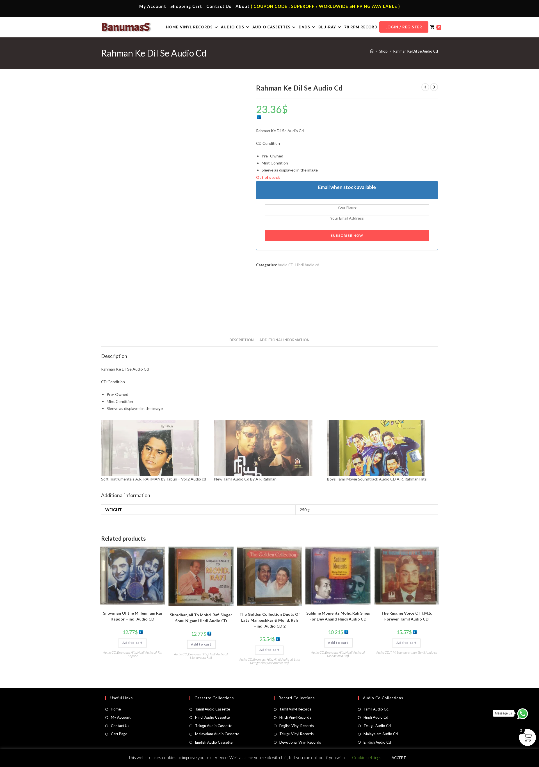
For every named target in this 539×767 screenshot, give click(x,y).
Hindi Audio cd (307, 265)
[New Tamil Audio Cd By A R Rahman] (268, 448)
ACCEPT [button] (399, 757)
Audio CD (286, 265)
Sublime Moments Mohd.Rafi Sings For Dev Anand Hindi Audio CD (338, 616)
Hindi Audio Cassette (212, 717)
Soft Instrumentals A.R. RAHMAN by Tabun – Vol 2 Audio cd (153, 479)
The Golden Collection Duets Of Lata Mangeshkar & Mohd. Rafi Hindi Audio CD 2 (269, 620)
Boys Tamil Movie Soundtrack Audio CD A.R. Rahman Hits (377, 479)
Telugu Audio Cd (377, 725)
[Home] (372, 51)
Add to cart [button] (132, 642)
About (243, 6)
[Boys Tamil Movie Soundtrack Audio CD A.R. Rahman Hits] (381, 448)
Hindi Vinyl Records (295, 717)
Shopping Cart (186, 6)
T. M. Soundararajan (403, 652)
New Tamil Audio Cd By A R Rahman (245, 479)
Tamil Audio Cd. (376, 709)
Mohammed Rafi (201, 657)
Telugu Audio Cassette (213, 725)
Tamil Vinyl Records (295, 709)
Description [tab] (241, 340)
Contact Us (218, 6)
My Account (152, 6)
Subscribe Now (347, 235)
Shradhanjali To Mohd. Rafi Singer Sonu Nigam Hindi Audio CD (201, 617)
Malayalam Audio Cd (381, 734)
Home (116, 709)
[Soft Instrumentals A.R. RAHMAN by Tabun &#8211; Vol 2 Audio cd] (155, 448)
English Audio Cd (377, 742)
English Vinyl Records (296, 725)
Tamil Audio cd (427, 652)
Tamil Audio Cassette (212, 709)
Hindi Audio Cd (376, 717)
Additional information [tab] (284, 340)
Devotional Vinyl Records (300, 742)
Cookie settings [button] (366, 757)
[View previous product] (425, 87)
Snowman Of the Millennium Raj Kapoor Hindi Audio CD (132, 616)
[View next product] (434, 87)
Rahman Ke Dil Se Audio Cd (415, 51)
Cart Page (119, 734)
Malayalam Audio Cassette (217, 734)
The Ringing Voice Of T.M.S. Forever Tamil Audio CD (406, 616)
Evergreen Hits (126, 652)
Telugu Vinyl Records (296, 734)
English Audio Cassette (213, 742)
